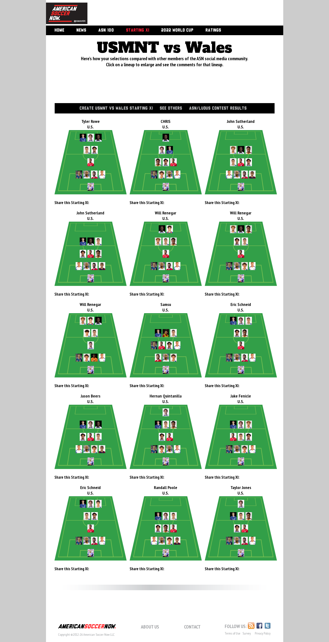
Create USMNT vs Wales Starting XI (116, 108)
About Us (150, 627)
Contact (192, 627)
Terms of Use (232, 633)
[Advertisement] (180, 13)
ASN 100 (106, 30)
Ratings (213, 30)
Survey (247, 633)
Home (59, 30)
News (81, 30)
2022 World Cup (177, 30)
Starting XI (137, 30)
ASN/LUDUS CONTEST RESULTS (218, 108)
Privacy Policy (262, 633)
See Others (171, 108)
